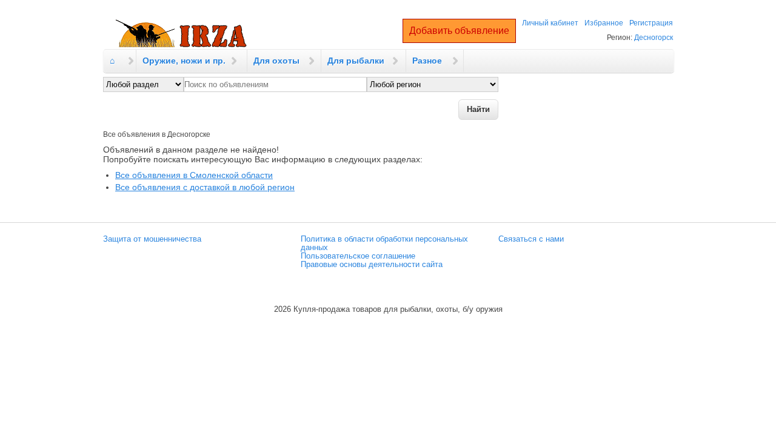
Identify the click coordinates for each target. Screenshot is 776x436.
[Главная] (181, 34)
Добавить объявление (459, 30)
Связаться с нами (531, 239)
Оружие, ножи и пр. (184, 60)
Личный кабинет (550, 23)
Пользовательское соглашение (358, 256)
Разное (427, 60)
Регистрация (651, 23)
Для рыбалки (355, 60)
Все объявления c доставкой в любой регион (205, 187)
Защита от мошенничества (152, 239)
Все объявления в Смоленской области (194, 175)
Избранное (603, 23)
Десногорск (653, 37)
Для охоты (276, 60)
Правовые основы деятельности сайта (372, 264)
